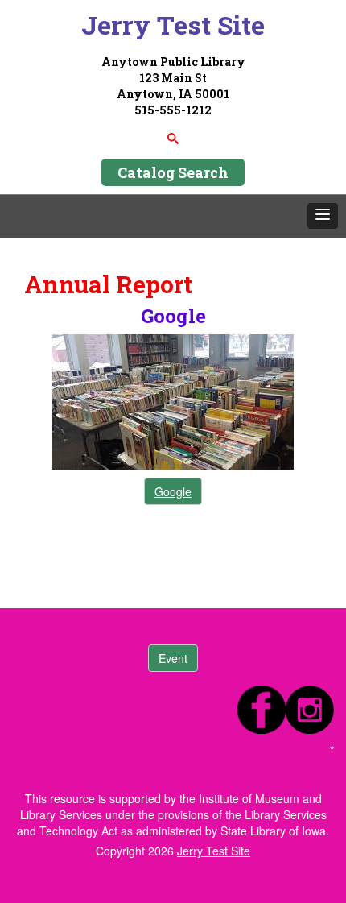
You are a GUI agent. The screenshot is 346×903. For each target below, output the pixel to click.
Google (173, 491)
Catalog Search (173, 172)
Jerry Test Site (173, 24)
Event (173, 658)
